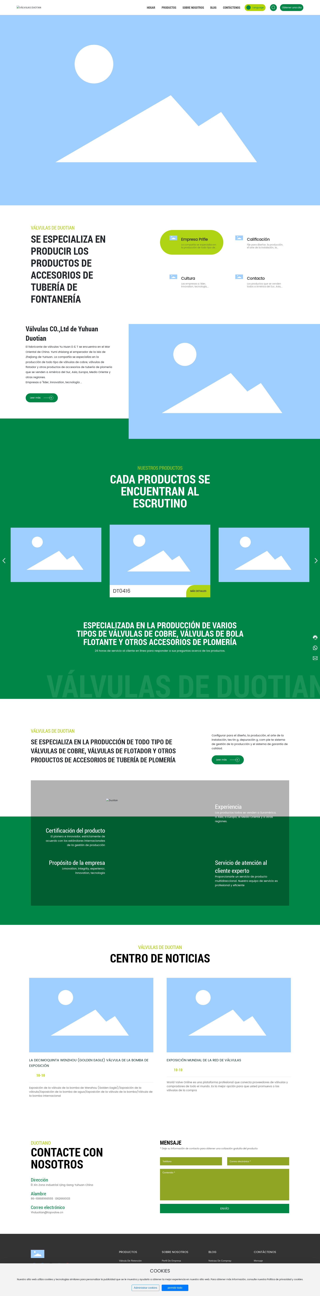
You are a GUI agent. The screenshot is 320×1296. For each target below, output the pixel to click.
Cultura (188, 278)
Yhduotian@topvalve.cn (47, 1212)
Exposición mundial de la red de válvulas (204, 1060)
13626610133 (62, 1198)
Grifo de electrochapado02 (56, 556)
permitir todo (175, 1287)
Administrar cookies (145, 1287)
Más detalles (198, 591)
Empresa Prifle (194, 239)
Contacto (256, 278)
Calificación (258, 239)
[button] (4, 560)
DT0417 (264, 556)
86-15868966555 (42, 1198)
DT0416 (160, 556)
